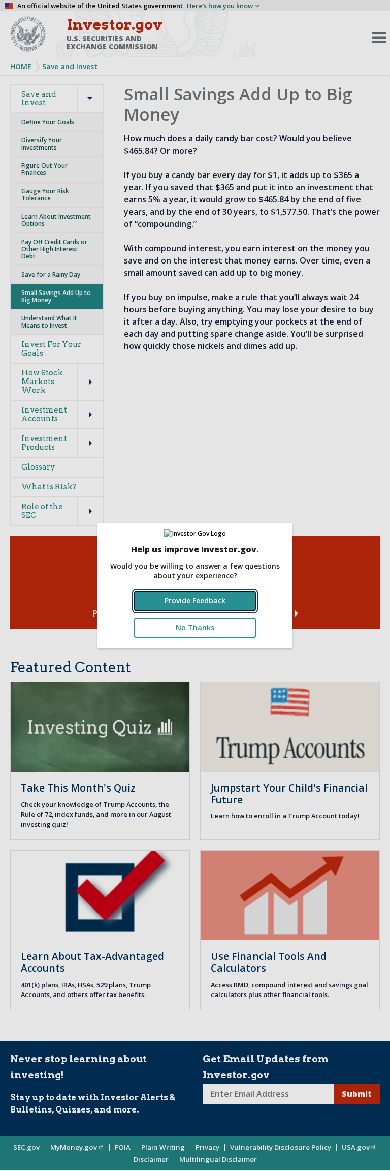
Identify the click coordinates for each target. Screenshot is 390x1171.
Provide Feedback (195, 600)
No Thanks (195, 627)
